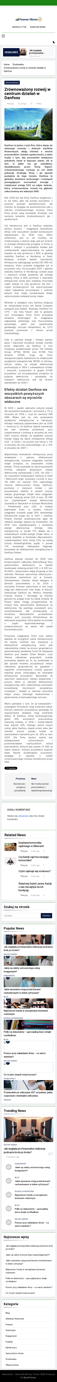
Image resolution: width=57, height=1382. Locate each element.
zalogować (23, 816)
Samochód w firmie (15, 1353)
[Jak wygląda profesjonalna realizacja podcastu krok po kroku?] (23, 52)
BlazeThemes (30, 1377)
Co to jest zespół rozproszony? (20, 1074)
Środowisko (12, 83)
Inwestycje (10, 1330)
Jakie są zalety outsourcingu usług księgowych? (28, 1255)
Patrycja (10, 103)
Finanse (7, 1100)
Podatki (9, 1342)
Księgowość (9, 976)
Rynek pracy (10, 1079)
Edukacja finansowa (13, 1018)
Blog (6, 997)
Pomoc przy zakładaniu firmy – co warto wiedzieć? (29, 1287)
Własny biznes (10, 954)
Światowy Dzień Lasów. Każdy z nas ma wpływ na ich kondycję (35, 887)
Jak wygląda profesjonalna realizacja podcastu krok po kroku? (39, 51)
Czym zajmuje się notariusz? (35, 871)
